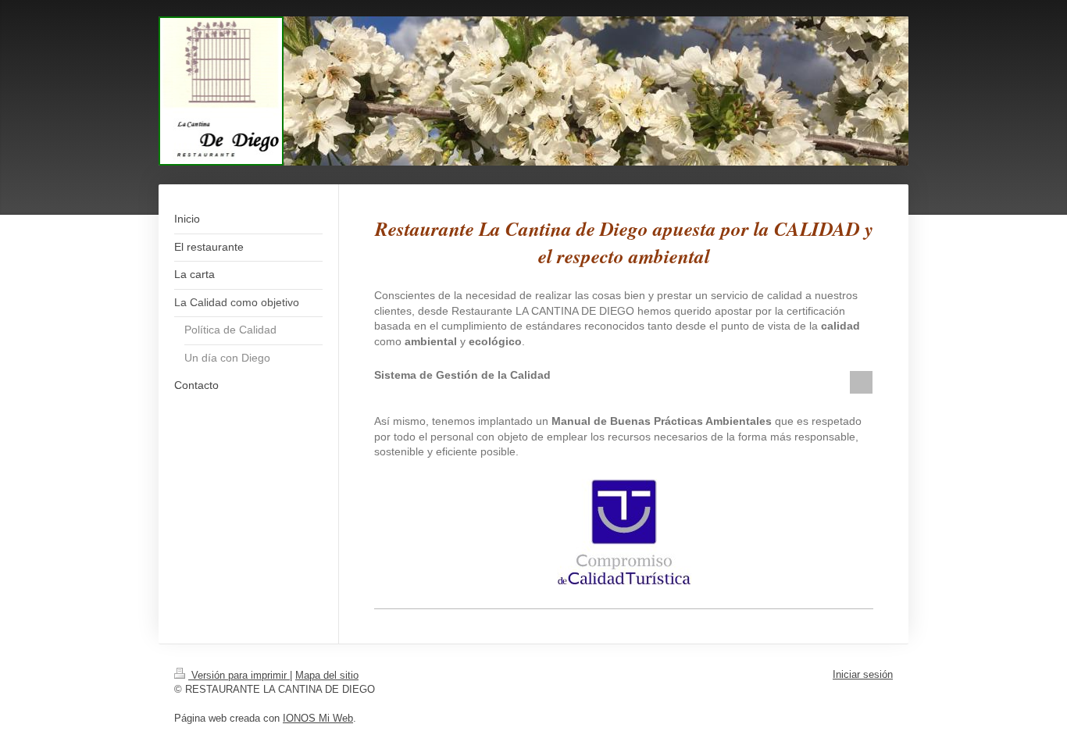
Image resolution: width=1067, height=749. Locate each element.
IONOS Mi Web (318, 718)
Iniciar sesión (863, 674)
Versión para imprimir (239, 675)
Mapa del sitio (327, 675)
